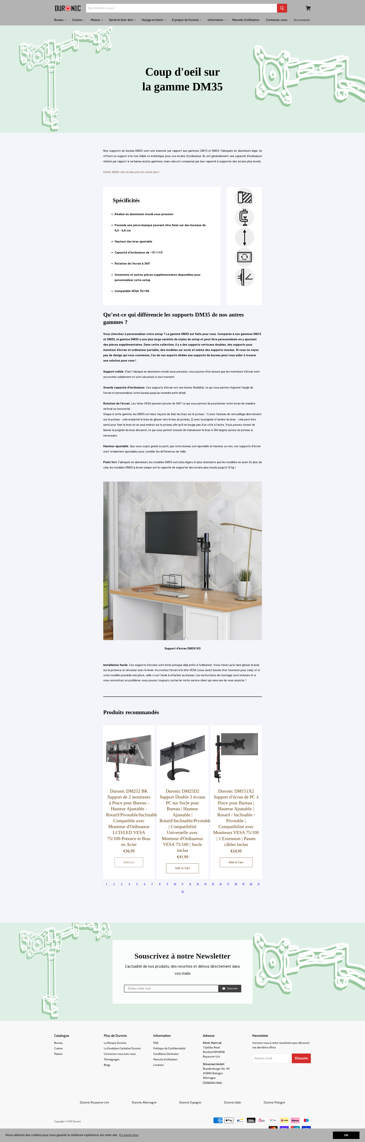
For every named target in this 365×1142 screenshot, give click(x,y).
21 (258, 883)
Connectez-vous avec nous (120, 1054)
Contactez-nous (276, 20)
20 (251, 883)
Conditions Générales (166, 1054)
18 (236, 883)
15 (213, 883)
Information (216, 20)
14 (205, 883)
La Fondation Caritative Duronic (122, 1048)
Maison (96, 20)
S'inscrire (301, 1058)
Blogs (107, 1065)
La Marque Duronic (115, 1043)
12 (190, 883)
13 (198, 883)
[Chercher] (282, 8)
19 (243, 883)
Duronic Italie (243, 1102)
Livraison (158, 1065)
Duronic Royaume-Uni (105, 1102)
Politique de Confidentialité (169, 1048)
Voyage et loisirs (153, 20)
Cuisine (77, 20)
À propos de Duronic (186, 20)
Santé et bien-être (121, 20)
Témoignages (111, 1059)
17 (228, 883)
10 (175, 883)
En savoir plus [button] (128, 1135)
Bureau (59, 20)
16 (221, 883)
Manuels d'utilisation (245, 20)
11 (182, 883)
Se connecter (302, 20)
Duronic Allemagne (155, 1102)
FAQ (156, 1043)
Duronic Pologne (274, 1102)
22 (182, 891)
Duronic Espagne (201, 1102)
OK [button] (346, 1135)
